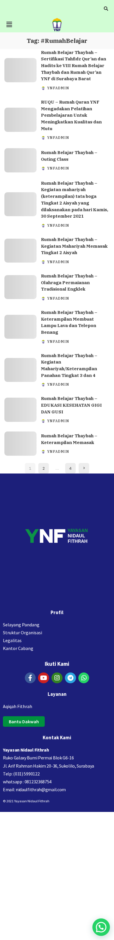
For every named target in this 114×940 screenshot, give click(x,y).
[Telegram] (70, 678)
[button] (9, 24)
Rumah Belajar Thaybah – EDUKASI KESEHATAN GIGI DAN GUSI (71, 405)
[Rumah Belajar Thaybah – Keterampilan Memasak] (20, 443)
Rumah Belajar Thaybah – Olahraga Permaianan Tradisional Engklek (69, 282)
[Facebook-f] (30, 678)
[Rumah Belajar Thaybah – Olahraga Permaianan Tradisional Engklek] (20, 287)
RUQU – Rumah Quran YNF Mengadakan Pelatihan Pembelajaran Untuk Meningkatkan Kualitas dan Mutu (71, 115)
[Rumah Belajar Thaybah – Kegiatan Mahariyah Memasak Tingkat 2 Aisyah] (20, 251)
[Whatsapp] (83, 678)
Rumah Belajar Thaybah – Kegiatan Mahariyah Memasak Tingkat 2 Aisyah (74, 246)
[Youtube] (43, 678)
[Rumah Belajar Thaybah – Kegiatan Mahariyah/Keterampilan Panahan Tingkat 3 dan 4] (20, 370)
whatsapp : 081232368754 (27, 782)
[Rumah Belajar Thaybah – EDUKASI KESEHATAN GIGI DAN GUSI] (20, 410)
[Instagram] (57, 678)
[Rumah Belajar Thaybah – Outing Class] (20, 160)
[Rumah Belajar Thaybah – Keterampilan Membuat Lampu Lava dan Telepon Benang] (20, 327)
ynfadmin (58, 88)
